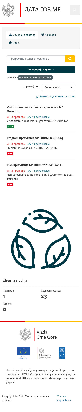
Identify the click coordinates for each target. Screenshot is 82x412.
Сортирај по (30, 86)
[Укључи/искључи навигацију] (75, 10)
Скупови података (23, 34)
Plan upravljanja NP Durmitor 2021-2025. (34, 165)
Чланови (50, 34)
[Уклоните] (50, 78)
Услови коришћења (64, 398)
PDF (10, 153)
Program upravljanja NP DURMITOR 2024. (35, 138)
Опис (15, 42)
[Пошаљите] (70, 58)
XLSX (10, 126)
